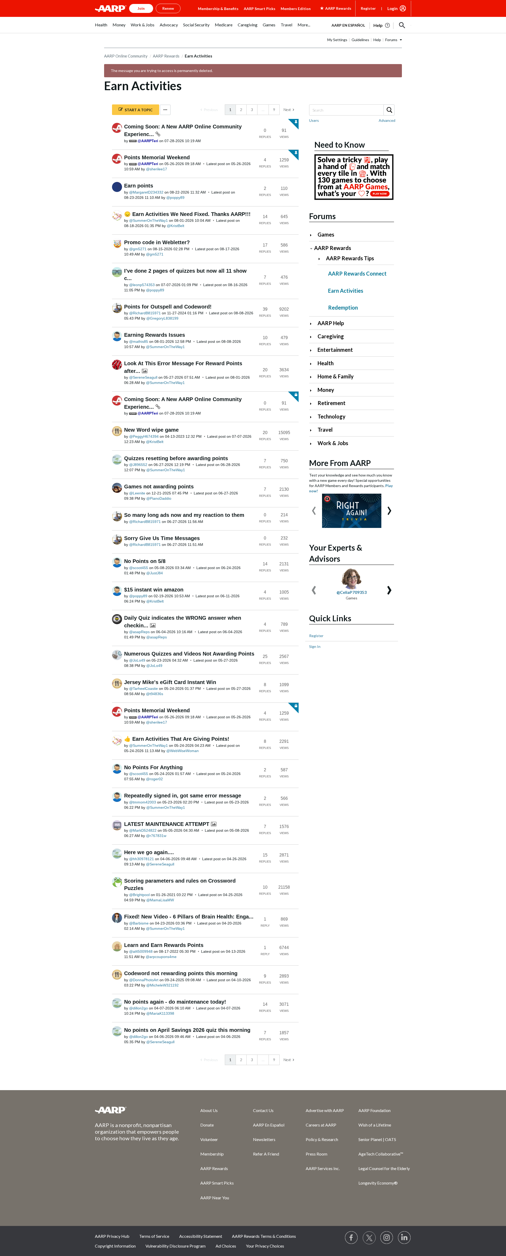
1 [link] (230, 109)
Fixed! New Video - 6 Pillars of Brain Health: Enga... (189, 917)
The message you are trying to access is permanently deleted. (162, 70)
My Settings (337, 39)
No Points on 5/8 (145, 561)
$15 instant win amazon (153, 590)
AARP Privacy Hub (112, 1236)
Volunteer (209, 1139)
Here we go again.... (149, 852)
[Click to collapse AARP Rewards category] (311, 248)
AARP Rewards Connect (357, 273)
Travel (325, 429)
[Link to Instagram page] (386, 1237)
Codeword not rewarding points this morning (180, 973)
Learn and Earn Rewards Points (163, 945)
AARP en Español (348, 25)
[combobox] (351, 110)
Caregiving (331, 336)
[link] (209, 109)
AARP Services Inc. (323, 1168)
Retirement (332, 403)
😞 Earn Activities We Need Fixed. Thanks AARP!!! (187, 214)
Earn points (138, 186)
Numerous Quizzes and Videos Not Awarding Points (189, 654)
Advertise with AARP (325, 1110)
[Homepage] (110, 8)
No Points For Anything (153, 767)
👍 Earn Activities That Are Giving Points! (176, 739)
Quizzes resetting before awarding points (176, 458)
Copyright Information (115, 1245)
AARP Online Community (126, 56)
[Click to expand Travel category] (313, 430)
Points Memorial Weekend (157, 157)
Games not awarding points (159, 486)
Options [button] (165, 110)
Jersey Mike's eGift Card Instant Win (170, 682)
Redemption (343, 307)
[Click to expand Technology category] (313, 417)
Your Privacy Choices (265, 1245)
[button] (402, 25)
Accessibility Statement (200, 1236)
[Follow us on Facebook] (351, 1237)
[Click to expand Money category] (313, 390)
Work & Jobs (333, 443)
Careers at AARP (321, 1124)
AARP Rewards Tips (350, 258)
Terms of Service (154, 1236)
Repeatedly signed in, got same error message (182, 795)
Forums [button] (391, 39)
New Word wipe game (151, 430)
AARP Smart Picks (259, 8)
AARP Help (331, 323)
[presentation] (313, 508)
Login (392, 8)
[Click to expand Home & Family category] (313, 377)
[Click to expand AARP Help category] (313, 323)
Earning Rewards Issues (154, 335)
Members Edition (296, 8)
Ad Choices (226, 1245)
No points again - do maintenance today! (175, 1002)
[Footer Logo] (137, 1110)
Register (368, 8)
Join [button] (141, 8)
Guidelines (360, 39)
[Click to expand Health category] (313, 364)
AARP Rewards (166, 56)
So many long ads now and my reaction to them (184, 515)
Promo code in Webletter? (157, 242)
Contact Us (263, 1110)
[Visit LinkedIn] (404, 1237)
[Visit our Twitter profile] (369, 1237)
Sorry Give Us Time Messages (162, 538)
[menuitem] (101, 27)
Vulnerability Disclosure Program (175, 1245)
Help (377, 39)
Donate (207, 1124)
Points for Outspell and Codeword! (168, 307)
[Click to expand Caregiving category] (313, 337)
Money (326, 390)
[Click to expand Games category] (313, 235)
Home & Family (336, 376)
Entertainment (335, 350)
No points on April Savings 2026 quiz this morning (187, 1030)
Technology (332, 416)
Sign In (314, 646)
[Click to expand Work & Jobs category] (313, 443)
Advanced (387, 120)
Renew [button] (168, 8)
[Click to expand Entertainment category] (313, 350)
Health (326, 363)
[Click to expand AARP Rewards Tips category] (321, 259)
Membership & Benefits (218, 8)
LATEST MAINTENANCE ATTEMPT (167, 824)
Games (326, 234)
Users (314, 120)
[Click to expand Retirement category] (313, 403)
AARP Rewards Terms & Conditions (264, 1236)
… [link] (263, 109)
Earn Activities (345, 290)
